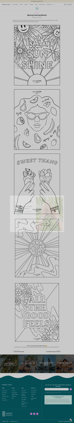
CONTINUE (23, 217)
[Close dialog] (62, 196)
